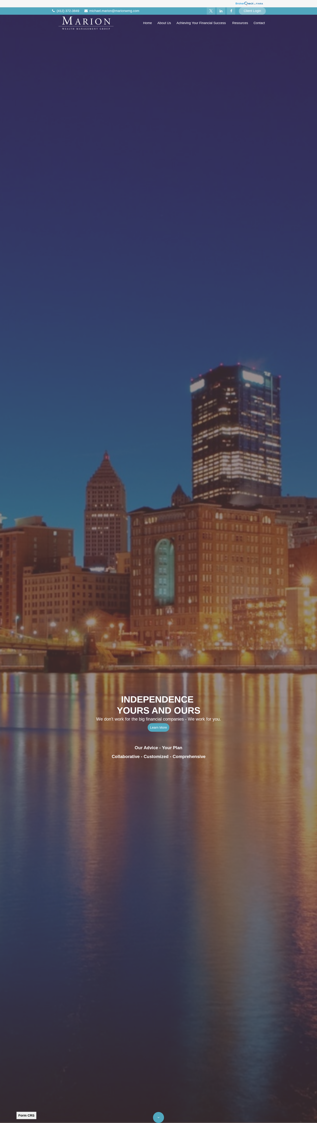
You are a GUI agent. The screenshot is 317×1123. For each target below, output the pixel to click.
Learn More (158, 727)
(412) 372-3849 (68, 11)
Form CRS (26, 1115)
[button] (147, 23)
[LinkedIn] (221, 11)
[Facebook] (231, 11)
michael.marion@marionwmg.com (114, 11)
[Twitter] (211, 11)
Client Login (252, 11)
